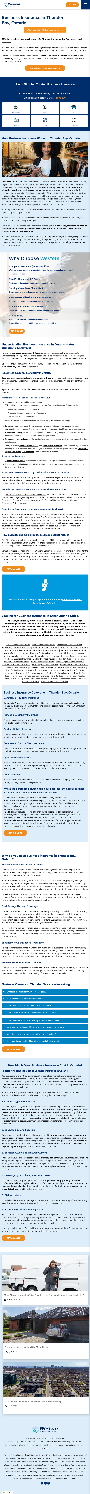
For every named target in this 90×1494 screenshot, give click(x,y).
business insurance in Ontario (26, 353)
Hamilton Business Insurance (43, 653)
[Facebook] (42, 1483)
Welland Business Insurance (63, 678)
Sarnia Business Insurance (48, 670)
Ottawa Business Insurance (41, 667)
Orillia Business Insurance (16, 667)
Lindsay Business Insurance (45, 659)
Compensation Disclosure (15, 1445)
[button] (45, 1489)
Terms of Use (76, 1442)
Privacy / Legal (13, 1442)
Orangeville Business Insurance (74, 664)
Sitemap (45, 1448)
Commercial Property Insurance (18, 439)
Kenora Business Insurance (47, 656)
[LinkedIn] (45, 1483)
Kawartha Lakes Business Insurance (17, 656)
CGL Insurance (28, 451)
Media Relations (50, 1445)
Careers (81, 1445)
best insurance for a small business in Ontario (26, 494)
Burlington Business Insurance (74, 647)
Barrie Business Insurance (43, 644)
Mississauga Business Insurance (70, 661)
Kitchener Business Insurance (18, 659)
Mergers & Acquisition (67, 1445)
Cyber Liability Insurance (15, 460)
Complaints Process (34, 1445)
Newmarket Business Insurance (16, 664)
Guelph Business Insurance (16, 653)
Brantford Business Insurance (46, 647)
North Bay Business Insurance (45, 664)
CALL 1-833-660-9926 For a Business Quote (45, 30)
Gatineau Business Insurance (73, 650)
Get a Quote (72, 5)
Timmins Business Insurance (36, 676)
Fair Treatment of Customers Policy (55, 1442)
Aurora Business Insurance (18, 644)
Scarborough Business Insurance (30, 673)
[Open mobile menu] (85, 5)
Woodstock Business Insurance (54, 681)
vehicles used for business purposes (26, 748)
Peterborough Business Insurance (70, 667)
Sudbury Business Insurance (59, 673)
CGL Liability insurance (14, 405)
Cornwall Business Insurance (45, 650)
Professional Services (29, 445)
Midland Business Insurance (16, 661)
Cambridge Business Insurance (17, 650)
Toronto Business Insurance (63, 676)
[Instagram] (48, 1483)
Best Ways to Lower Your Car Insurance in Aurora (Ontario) (33, 1401)
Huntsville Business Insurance (71, 653)
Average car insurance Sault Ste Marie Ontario (27, 1347)
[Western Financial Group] (12, 4)
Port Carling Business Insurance (20, 670)
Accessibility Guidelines (30, 1442)
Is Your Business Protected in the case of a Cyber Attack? (42, 768)
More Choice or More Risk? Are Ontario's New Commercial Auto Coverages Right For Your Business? (45, 1295)
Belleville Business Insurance (69, 644)
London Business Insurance (71, 659)
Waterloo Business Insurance (36, 678)
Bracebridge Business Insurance (16, 647)
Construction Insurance (52, 445)
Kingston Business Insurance (74, 656)
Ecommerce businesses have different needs (47, 1121)
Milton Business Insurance (42, 661)
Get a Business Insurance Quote (45, 68)
